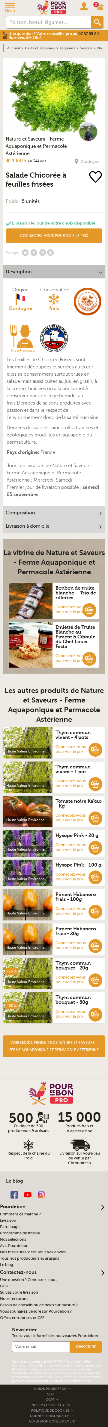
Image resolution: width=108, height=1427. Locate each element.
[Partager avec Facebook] (34, 252)
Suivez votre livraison (19, 1292)
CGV (51, 1394)
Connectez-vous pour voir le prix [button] (54, 236)
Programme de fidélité (20, 1233)
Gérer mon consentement (52, 1421)
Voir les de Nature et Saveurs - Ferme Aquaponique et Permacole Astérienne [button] (54, 1046)
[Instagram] (41, 1194)
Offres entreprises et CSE (22, 1318)
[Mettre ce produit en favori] (96, 177)
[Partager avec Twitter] (25, 252)
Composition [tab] (20, 513)
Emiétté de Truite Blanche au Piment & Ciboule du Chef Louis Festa (75, 637)
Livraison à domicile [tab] (28, 526)
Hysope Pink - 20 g (77, 835)
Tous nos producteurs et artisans (29, 1258)
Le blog (6, 1265)
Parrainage (10, 1227)
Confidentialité (78, 1361)
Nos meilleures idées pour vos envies (33, 1252)
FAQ (4, 1286)
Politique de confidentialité (70, 1381)
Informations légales (51, 1405)
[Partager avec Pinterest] (42, 252)
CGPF (51, 1400)
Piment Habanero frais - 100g (76, 897)
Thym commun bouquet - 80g (73, 1000)
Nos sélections (13, 1239)
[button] (89, 610)
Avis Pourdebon (14, 1246)
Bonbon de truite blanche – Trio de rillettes (76, 592)
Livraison (8, 1220)
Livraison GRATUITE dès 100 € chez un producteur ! (43, 34)
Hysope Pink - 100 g (78, 865)
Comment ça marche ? (20, 1214)
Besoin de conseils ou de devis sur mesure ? (39, 1305)
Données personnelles (50, 1416)
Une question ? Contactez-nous (28, 1280)
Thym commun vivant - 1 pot (73, 769)
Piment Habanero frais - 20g (76, 931)
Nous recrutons (14, 1299)
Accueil (13, 48)
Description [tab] (19, 272)
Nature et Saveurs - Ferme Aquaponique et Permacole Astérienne (36, 146)
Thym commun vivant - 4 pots (73, 735)
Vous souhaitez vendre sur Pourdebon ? (36, 1311)
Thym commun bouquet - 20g (73, 965)
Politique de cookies (50, 1411)
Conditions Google (26, 1365)
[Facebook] (14, 1194)
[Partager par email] (50, 252)
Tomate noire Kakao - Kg (79, 804)
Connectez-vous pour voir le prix (71, 609)
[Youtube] (28, 1194)
